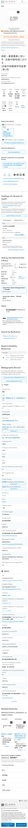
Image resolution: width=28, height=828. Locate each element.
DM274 (4, 502)
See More (6, 746)
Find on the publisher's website (15, 37)
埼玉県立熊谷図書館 (19, 235)
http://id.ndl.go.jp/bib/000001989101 (12, 544)
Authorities (13, 431)
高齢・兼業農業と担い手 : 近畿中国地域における (14, 399)
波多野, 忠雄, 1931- (7, 427)
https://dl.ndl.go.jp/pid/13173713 (11, 589)
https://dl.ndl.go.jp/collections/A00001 (13, 621)
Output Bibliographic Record (11, 181)
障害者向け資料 (6, 595)
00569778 (17, 487)
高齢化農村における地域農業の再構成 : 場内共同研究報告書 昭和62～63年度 (20, 737)
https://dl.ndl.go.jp (7, 698)
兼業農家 (4, 482)
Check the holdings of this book (16, 249)
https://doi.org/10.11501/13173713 (12, 580)
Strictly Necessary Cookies (8, 824)
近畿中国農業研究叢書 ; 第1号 (10, 421)
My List (4, 175)
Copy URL (9, 175)
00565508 (20, 482)
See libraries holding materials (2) (14, 143)
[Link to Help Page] (18, 29)
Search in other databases (10, 184)
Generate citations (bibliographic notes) (14, 178)
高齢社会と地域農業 (6, 734)
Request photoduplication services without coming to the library (7, 134)
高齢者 (4, 487)
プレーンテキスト (7, 357)
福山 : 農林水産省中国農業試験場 (11, 438)
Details (10, 820)
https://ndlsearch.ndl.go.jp (9, 535)
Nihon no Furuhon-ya (9, 336)
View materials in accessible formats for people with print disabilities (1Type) (13, 165)
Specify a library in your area (13, 215)
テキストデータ (6, 603)
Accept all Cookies (21, 825)
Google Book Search (9, 338)
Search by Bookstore (14, 152)
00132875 (5, 429)
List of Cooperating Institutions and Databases (12, 206)
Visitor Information (22, 277)
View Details (23, 106)
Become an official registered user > (10, 47)
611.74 (4, 495)
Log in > (3, 50)
